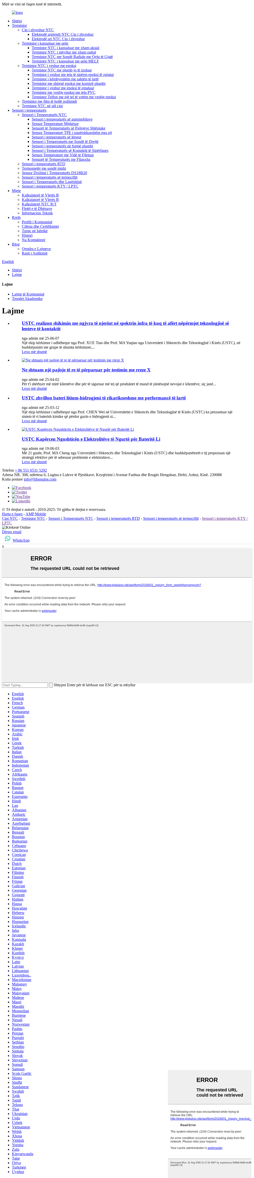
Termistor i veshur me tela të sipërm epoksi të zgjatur (73, 74)
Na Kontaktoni (33, 240)
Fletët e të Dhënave (37, 208)
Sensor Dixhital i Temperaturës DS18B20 (54, 173)
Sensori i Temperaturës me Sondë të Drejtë (65, 141)
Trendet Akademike (27, 298)
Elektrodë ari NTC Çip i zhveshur (58, 39)
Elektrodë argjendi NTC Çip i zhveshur (63, 34)
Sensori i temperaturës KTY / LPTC (50, 186)
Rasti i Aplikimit (34, 253)
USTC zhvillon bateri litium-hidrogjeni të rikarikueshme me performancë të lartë (104, 397)
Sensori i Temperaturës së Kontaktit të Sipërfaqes (70, 150)
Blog (16, 244)
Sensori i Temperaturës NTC (44, 115)
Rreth (16, 217)
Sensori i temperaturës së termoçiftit (49, 177)
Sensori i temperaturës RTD (43, 164)
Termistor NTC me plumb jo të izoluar (62, 70)
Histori (27, 235)
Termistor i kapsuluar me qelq (45, 43)
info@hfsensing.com (40, 479)
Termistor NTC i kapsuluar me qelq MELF (65, 61)
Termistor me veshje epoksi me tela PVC (63, 92)
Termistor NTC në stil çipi (42, 106)
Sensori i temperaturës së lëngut (56, 137)
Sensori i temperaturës (29, 110)
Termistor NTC (33, 518)
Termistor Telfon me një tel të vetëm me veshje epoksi (74, 97)
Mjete (16, 191)
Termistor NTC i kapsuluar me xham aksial (65, 48)
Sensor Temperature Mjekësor (55, 124)
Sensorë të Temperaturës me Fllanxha (61, 159)
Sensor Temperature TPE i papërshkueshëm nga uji (72, 133)
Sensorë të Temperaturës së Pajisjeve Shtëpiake (68, 128)
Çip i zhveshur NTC (38, 30)
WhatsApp (21, 540)
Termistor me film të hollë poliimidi (49, 101)
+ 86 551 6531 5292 (31, 470)
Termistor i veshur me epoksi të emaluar (63, 88)
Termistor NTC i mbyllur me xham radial (64, 52)
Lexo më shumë (34, 352)
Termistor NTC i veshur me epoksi (49, 66)
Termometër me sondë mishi (44, 168)
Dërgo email (11, 532)
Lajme (17, 274)
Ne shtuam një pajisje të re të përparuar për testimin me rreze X (86, 369)
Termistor (19, 25)
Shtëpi (17, 21)
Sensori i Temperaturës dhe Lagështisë (52, 182)
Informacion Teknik (37, 213)
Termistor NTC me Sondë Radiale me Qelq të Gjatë (72, 57)
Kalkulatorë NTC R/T (39, 204)
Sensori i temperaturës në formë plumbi (62, 146)
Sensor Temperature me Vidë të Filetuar (63, 155)
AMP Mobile (36, 514)
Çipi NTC (10, 518)
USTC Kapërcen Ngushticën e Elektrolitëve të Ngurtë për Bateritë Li (91, 439)
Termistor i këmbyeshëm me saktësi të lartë (65, 79)
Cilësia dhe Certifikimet (40, 226)
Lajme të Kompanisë (28, 294)
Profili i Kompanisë (37, 222)
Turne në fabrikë (35, 231)
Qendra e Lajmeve (36, 249)
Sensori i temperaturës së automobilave (62, 119)
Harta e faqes (12, 514)
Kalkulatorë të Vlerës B (40, 195)
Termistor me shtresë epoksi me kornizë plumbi (68, 83)
